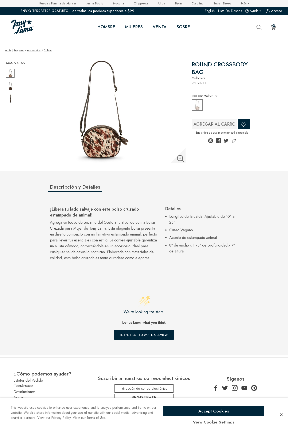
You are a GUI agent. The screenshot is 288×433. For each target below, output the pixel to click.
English (210, 10)
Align (161, 3)
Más (244, 3)
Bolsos (48, 50)
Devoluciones (24, 392)
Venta (160, 27)
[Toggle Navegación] (118, 27)
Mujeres (134, 27)
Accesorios (33, 50)
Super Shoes (222, 3)
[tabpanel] (145, 235)
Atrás (8, 50)
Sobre (183, 27)
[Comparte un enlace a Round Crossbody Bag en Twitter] (226, 140)
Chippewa (141, 3)
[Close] (281, 414)
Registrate (143, 398)
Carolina (197, 3)
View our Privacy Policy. (54, 417)
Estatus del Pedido (28, 380)
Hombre (106, 27)
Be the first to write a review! (144, 335)
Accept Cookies (213, 411)
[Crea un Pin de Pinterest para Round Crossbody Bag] (211, 141)
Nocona (118, 3)
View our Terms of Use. (89, 417)
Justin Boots (94, 3)
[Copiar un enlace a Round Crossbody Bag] (234, 140)
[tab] (81, 188)
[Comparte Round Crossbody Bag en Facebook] (218, 140)
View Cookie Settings (213, 422)
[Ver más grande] (180, 159)
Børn (178, 3)
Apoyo (18, 397)
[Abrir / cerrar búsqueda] (259, 27)
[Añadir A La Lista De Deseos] (244, 124)
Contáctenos (23, 386)
